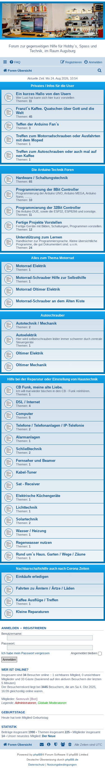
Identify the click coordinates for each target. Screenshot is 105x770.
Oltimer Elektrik (29, 353)
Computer (24, 414)
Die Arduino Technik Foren (53, 170)
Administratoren (25, 702)
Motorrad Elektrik (31, 266)
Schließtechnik (29, 449)
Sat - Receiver (28, 484)
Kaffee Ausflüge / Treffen (37, 600)
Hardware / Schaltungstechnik (42, 178)
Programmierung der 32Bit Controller (48, 208)
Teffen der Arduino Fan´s (37, 124)
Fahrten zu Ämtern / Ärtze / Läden (45, 588)
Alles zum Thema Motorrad (52, 258)
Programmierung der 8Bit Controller (47, 189)
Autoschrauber (53, 315)
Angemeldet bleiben (84, 653)
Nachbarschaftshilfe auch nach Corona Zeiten (52, 569)
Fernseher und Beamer (35, 460)
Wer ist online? (15, 669)
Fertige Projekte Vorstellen (39, 222)
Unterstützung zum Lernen (39, 237)
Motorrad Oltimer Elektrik (38, 289)
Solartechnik (27, 519)
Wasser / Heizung (31, 531)
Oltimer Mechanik (31, 365)
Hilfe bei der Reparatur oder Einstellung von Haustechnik (52, 379)
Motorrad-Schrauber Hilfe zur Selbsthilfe (51, 278)
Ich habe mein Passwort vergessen (25, 653)
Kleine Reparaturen (32, 612)
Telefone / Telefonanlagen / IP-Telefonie (50, 425)
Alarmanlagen (28, 437)
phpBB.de (71, 759)
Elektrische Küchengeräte (38, 496)
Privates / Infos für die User (52, 86)
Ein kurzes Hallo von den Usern (43, 94)
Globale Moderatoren (52, 702)
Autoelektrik (26, 335)
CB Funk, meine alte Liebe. (39, 387)
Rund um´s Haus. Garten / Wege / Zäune (50, 554)
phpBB (37, 754)
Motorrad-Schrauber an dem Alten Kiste (50, 301)
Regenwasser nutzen (34, 542)
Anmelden (10, 628)
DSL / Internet (28, 402)
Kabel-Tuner (26, 472)
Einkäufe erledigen (32, 577)
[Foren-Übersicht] (52, 20)
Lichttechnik (26, 507)
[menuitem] (14, 62)
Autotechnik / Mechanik (36, 323)
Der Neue (48, 736)
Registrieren (34, 628)
